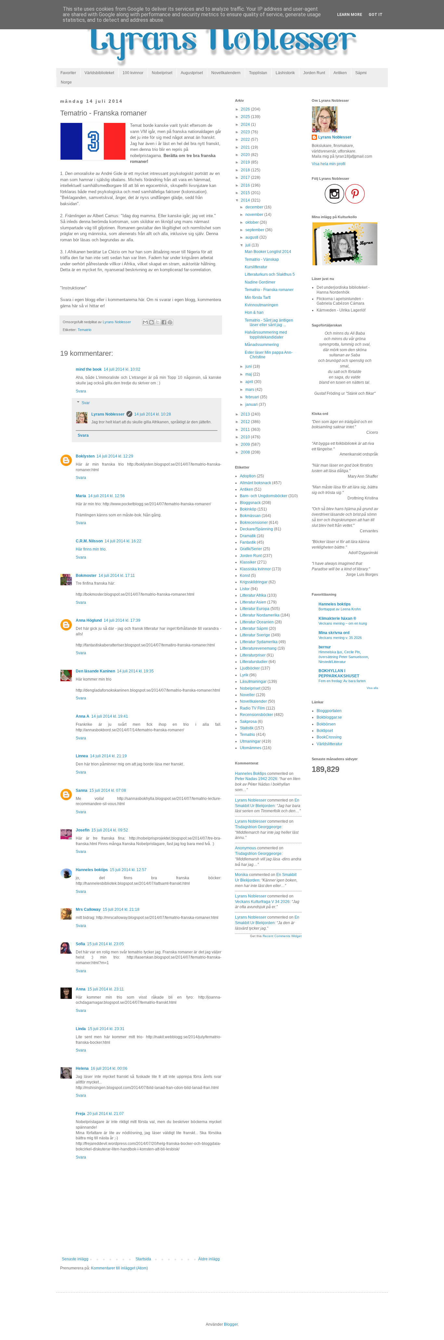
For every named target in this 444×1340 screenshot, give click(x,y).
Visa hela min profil (329, 164)
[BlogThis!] (151, 322)
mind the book (89, 369)
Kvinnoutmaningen (261, 305)
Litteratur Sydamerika (259, 642)
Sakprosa (248, 721)
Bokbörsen (326, 724)
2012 (246, 421)
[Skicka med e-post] (145, 322)
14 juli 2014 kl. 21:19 (108, 756)
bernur (325, 647)
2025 (246, 116)
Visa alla (372, 688)
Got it (376, 14)
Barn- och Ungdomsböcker (263, 496)
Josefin (82, 830)
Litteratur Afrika (253, 595)
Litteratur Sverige (255, 635)
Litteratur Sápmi (254, 628)
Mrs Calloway (88, 909)
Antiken (340, 73)
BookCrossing (329, 737)
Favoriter (68, 73)
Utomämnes (250, 748)
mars (250, 389)
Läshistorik (285, 73)
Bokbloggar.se (329, 717)
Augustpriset (192, 73)
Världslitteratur (329, 744)
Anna (80, 989)
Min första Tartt (257, 297)
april (249, 381)
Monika (241, 874)
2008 (246, 452)
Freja (80, 1113)
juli (248, 245)
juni (249, 366)
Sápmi (361, 73)
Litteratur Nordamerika (260, 615)
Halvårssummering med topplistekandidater (266, 334)
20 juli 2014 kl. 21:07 (105, 1113)
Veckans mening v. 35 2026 (340, 638)
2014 (246, 200)
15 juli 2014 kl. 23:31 (106, 1029)
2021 (246, 147)
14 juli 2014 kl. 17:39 (122, 620)
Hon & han (254, 312)
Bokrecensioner (254, 522)
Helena (82, 1068)
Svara (81, 391)
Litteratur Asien (253, 602)
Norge (66, 82)
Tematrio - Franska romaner (269, 289)
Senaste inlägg (75, 1259)
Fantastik (248, 542)
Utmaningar (250, 741)
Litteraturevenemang (258, 648)
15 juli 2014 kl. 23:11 (105, 989)
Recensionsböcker (256, 714)
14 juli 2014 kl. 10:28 (152, 414)
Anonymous (245, 848)
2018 (246, 170)
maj (249, 374)
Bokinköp (248, 509)
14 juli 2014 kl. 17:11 (116, 575)
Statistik (247, 728)
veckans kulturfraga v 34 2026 (262, 901)
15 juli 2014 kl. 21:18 (121, 909)
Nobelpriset (162, 73)
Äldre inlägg (209, 1259)
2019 (246, 162)
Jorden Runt (314, 73)
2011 (246, 429)
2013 (246, 414)
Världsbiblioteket (99, 73)
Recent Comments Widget (282, 936)
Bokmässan (250, 515)
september (255, 230)
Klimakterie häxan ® (337, 618)
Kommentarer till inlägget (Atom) (119, 1268)
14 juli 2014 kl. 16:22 (123, 541)
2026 (246, 109)
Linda (81, 1029)
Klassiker (248, 562)
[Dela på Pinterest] (170, 322)
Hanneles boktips (92, 870)
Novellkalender (253, 701)
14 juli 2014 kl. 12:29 (115, 456)
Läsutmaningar (253, 681)
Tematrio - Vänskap (262, 259)
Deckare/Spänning (256, 529)
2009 (246, 444)
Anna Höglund (89, 620)
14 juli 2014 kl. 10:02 (122, 369)
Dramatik (248, 536)
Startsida (143, 1259)
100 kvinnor (133, 73)
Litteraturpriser (253, 655)
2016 (246, 185)
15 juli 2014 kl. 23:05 (105, 944)
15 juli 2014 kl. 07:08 (107, 790)
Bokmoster (86, 575)
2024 (246, 124)
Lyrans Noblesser (107, 414)
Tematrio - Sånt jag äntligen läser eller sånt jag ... (269, 322)
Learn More (349, 14)
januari (252, 404)
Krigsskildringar (254, 582)
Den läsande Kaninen (95, 671)
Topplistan (258, 73)
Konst (245, 575)
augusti (252, 237)
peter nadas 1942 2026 (256, 778)
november (254, 214)
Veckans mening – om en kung (343, 623)
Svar (86, 403)
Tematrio (84, 330)
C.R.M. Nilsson (89, 541)
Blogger (231, 1324)
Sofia (80, 944)
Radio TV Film (252, 708)
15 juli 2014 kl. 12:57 (128, 870)
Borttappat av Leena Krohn (340, 609)
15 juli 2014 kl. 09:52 (109, 830)
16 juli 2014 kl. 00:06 (109, 1068)
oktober (252, 222)
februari (252, 397)
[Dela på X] (157, 322)
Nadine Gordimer (260, 282)
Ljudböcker (250, 668)
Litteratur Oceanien (257, 622)
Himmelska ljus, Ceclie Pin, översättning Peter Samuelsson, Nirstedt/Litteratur (344, 657)
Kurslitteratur (256, 267)
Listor (245, 589)
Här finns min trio (91, 549)
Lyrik (244, 675)
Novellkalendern (226, 73)
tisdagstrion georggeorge (258, 827)
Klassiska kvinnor (255, 569)
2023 (246, 132)
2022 (246, 139)
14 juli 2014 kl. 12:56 (106, 496)
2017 (246, 177)
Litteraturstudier (254, 661)
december (254, 207)
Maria (81, 496)
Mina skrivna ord (334, 632)
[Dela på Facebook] (164, 322)
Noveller (247, 695)
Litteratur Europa (254, 608)
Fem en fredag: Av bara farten (342, 681)
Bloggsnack (250, 502)
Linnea (82, 756)
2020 (246, 155)
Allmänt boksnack (255, 483)
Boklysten (85, 456)
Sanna (81, 790)
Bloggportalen (329, 711)
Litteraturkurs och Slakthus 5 (270, 274)
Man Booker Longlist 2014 (268, 251)
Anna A (82, 716)
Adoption (248, 476)
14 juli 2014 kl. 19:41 (109, 716)
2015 (246, 193)
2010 (246, 437)
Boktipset (325, 730)
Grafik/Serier (251, 549)
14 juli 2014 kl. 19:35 (135, 671)
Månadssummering (262, 344)
